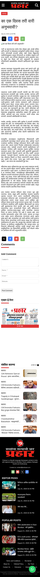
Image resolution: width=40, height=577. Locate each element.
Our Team (31, 564)
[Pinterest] (16, 39)
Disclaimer (28, 561)
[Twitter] (4, 39)
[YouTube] (17, 472)
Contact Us (6, 567)
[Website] (13, 472)
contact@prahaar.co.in (23, 467)
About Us (7, 564)
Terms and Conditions (13, 561)
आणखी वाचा (34, 365)
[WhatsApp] (22, 39)
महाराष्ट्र (4, 13)
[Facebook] (10, 39)
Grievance (18, 567)
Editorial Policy (19, 564)
